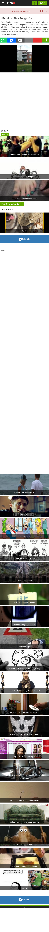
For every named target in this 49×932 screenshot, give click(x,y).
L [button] (34, 3)
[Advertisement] (24, 101)
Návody (5, 134)
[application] (24, 58)
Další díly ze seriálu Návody (11, 204)
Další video (26, 239)
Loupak (11, 3)
